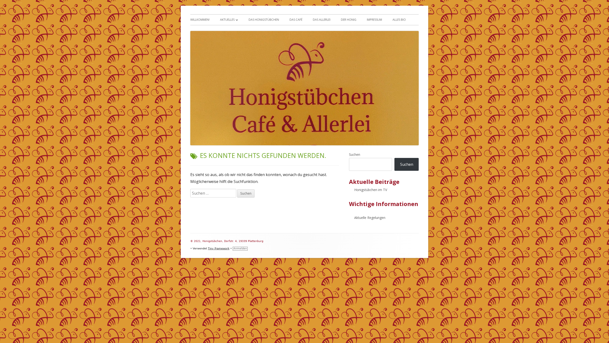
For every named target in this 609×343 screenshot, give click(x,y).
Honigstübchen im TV (370, 189)
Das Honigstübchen (264, 20)
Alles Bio (399, 20)
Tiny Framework (218, 248)
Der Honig (348, 20)
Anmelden (240, 248)
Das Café (296, 20)
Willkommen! (200, 20)
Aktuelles (227, 20)
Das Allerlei (321, 20)
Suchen (354, 154)
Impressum (374, 20)
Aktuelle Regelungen (369, 217)
